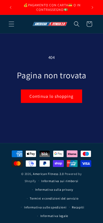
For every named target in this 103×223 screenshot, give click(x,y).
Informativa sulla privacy (54, 190)
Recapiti (78, 207)
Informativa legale (54, 216)
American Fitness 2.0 (48, 174)
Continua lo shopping (51, 96)
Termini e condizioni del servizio (54, 198)
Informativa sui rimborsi (59, 181)
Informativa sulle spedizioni (45, 207)
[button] (11, 24)
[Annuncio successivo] (92, 7)
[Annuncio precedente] (10, 7)
